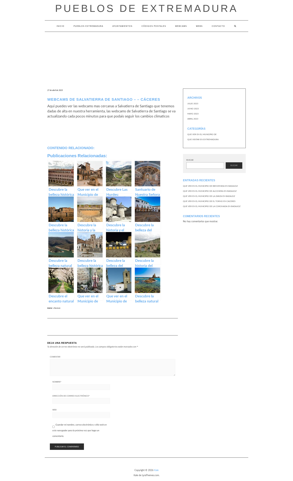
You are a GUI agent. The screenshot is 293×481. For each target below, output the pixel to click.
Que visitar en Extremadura (203, 139)
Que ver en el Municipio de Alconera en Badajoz (210, 191)
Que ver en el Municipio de (202, 134)
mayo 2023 (193, 114)
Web (54, 410)
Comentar (55, 357)
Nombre (56, 382)
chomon (57, 308)
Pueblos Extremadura (88, 26)
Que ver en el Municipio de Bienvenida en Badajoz (210, 186)
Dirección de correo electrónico (71, 396)
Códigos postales (154, 26)
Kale (156, 470)
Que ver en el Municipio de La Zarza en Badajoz (209, 196)
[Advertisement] (146, 57)
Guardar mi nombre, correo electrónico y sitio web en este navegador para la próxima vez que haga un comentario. (79, 430)
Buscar (189, 160)
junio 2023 (193, 109)
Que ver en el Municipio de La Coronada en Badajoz (211, 206)
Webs (199, 26)
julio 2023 (192, 104)
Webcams (181, 26)
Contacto (218, 26)
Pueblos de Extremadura (146, 8)
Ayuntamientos (122, 26)
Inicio (60, 26)
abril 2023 (192, 119)
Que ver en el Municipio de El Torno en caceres (209, 201)
